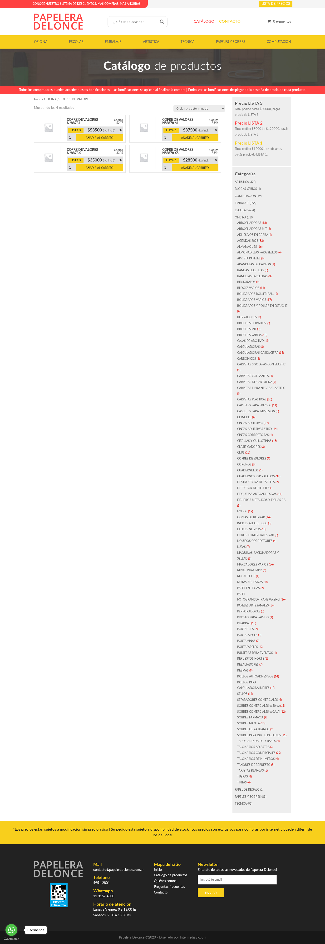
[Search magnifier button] (162, 21)
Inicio (37, 99)
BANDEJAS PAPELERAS (252, 276)
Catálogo (204, 21)
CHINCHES (244, 417)
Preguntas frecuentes (169, 886)
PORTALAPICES (247, 635)
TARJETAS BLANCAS (250, 770)
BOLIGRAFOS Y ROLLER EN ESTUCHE (262, 305)
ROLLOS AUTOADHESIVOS (255, 676)
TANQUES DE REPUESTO (254, 764)
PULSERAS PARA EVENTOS (255, 652)
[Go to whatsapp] (11, 930)
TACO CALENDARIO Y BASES (256, 741)
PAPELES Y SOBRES (230, 42)
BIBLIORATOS (246, 282)
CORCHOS (244, 464)
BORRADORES (247, 317)
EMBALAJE (113, 42)
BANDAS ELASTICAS (250, 270)
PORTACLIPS (245, 629)
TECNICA (187, 42)
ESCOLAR (76, 42)
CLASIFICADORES (249, 446)
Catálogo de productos (170, 875)
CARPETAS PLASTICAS (251, 399)
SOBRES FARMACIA (250, 717)
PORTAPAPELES (247, 647)
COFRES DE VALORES (251, 458)
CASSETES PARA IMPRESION (256, 411)
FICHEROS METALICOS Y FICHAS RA (261, 500)
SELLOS (242, 693)
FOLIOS (242, 511)
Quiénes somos (165, 881)
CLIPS (241, 452)
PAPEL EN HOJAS (248, 588)
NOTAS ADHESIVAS (250, 582)
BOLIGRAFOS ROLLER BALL (255, 294)
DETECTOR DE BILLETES (253, 488)
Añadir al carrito (99, 137)
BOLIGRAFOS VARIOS (251, 299)
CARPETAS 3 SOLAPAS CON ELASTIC (261, 364)
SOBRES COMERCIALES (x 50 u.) (258, 705)
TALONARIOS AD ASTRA (253, 747)
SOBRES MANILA (248, 723)
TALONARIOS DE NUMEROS (256, 758)
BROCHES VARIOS (249, 335)
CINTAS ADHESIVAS (250, 423)
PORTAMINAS (246, 641)
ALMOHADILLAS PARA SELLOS (257, 252)
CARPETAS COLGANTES (253, 376)
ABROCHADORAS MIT (252, 228)
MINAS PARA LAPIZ (249, 570)
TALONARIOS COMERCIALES (256, 753)
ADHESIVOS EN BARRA (252, 234)
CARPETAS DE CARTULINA (254, 382)
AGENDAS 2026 (247, 240)
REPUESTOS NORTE (250, 658)
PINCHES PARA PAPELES (253, 617)
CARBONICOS (246, 358)
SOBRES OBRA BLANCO (253, 729)
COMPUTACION (279, 42)
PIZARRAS (244, 623)
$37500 (200, 130)
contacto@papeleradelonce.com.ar (118, 870)
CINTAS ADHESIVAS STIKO (254, 429)
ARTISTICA (151, 42)
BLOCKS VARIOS (246, 188)
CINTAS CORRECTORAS (253, 435)
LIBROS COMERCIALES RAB (255, 535)
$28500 (200, 160)
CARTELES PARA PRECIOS (254, 405)
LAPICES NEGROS (249, 529)
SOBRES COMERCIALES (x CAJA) (258, 711)
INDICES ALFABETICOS (252, 523)
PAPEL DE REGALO (247, 789)
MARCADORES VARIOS (252, 564)
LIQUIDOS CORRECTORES (254, 541)
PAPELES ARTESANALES (253, 605)
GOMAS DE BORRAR (251, 517)
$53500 (105, 130)
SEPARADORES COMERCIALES (257, 699)
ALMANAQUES (247, 246)
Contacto (230, 21)
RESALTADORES (248, 664)
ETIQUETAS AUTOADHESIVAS (257, 494)
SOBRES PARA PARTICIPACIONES (259, 735)
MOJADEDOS (246, 576)
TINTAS (242, 782)
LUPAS (241, 546)
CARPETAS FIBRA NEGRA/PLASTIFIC (261, 388)
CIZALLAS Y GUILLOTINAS (254, 440)
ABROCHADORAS (249, 223)
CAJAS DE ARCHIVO (250, 340)
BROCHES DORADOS (251, 323)
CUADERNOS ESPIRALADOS (256, 476)
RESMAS (243, 670)
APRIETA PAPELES (249, 258)
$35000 (105, 160)
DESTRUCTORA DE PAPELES (256, 482)
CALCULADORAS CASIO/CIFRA (257, 352)
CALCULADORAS (248, 346)
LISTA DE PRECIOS (275, 3)
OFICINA (40, 42)
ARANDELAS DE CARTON (254, 264)
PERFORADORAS (248, 611)
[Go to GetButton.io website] (11, 939)
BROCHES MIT (246, 329)
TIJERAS (242, 776)
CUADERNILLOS (248, 470)
